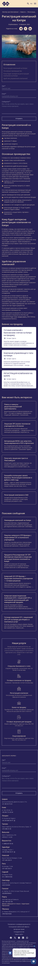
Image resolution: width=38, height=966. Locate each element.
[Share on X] (25, 28)
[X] (15, 938)
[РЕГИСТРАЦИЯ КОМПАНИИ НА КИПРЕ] (19, 379)
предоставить (22, 317)
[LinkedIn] (23, 938)
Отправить (19, 118)
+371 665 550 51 (7, 860)
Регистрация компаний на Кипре (15, 68)
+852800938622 (7, 893)
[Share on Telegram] (21, 28)
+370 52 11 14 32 (7, 837)
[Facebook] (11, 938)
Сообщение (6, 101)
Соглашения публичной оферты (19, 927)
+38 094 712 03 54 (7, 812)
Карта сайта (19, 934)
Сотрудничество (19, 932)
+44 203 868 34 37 (7, 820)
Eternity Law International (10, 12)
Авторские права (19, 929)
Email (4, 94)
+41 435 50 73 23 (7, 804)
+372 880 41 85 (6, 829)
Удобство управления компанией (15, 78)
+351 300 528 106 (7, 901)
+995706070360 (7, 914)
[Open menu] (35, 3)
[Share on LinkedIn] (30, 28)
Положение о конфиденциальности (19, 924)
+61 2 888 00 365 (7, 877)
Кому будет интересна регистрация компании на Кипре (16, 75)
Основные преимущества (12, 71)
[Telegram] (19, 938)
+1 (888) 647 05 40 (7, 843)
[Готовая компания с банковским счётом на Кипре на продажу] (19, 337)
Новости (23, 12)
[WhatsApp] (27, 938)
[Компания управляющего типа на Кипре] (19, 359)
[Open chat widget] (33, 961)
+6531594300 (6, 885)
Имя (3, 86)
